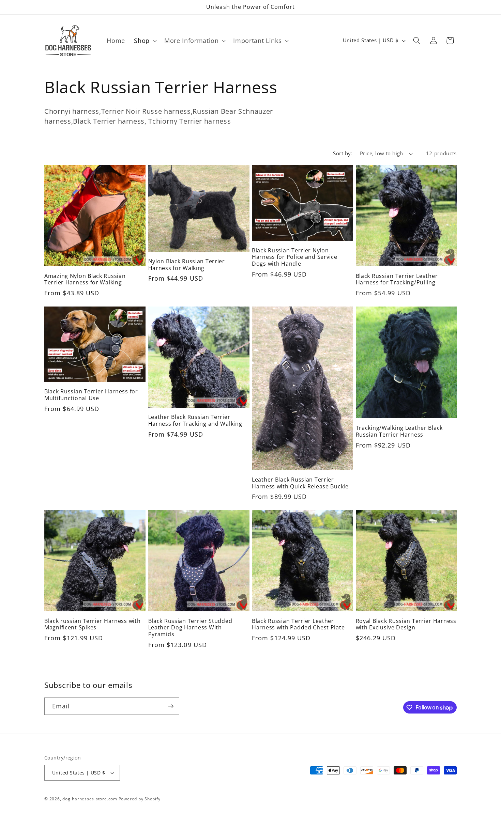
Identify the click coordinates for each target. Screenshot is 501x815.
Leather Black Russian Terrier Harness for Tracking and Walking (195, 420)
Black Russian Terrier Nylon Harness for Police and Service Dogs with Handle (294, 257)
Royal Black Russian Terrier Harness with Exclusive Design (406, 624)
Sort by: (342, 153)
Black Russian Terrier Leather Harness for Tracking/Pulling (397, 279)
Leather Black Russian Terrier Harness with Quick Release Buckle (300, 483)
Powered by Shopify (140, 799)
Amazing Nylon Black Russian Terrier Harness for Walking (84, 279)
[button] (145, 40)
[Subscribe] (171, 706)
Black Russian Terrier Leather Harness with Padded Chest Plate (298, 624)
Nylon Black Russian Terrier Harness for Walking (186, 265)
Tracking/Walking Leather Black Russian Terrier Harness (399, 431)
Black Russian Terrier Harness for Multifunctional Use (91, 395)
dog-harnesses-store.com (89, 799)
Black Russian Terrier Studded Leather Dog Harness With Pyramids (190, 628)
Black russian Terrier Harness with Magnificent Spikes (92, 624)
